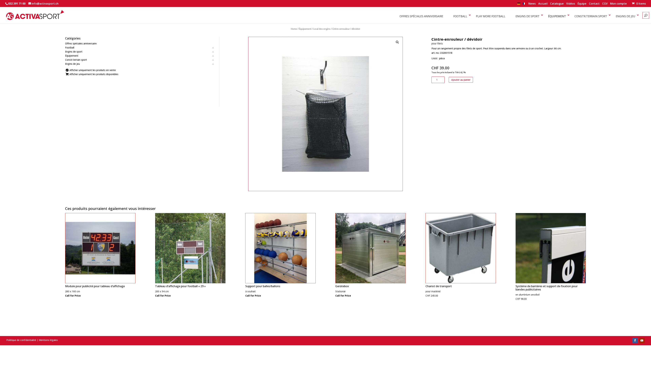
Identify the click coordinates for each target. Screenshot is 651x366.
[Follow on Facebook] (635, 340)
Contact (594, 3)
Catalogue (557, 3)
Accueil (543, 3)
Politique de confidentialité (21, 340)
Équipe (582, 3)
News (532, 3)
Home (294, 28)
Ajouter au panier (460, 79)
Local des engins (321, 28)
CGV (605, 3)
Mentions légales (48, 340)
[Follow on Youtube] (642, 340)
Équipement (305, 28)
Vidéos (570, 3)
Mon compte (618, 3)
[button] (397, 42)
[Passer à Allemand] (518, 4)
